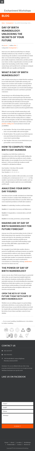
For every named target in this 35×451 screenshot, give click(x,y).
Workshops (27, 442)
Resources (27, 444)
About (12, 442)
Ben (15, 45)
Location (19, 442)
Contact (19, 444)
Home (3, 23)
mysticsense (28, 261)
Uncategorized (9, 23)
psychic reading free (8, 123)
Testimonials (11, 444)
